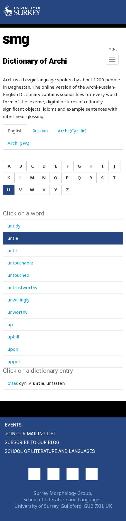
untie (13, 238)
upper (14, 361)
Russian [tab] (40, 131)
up (10, 324)
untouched (18, 275)
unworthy (18, 312)
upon (13, 349)
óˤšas (13, 383)
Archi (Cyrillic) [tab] (72, 131)
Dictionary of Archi (35, 61)
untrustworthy (23, 287)
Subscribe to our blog (32, 442)
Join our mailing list (30, 433)
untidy (14, 226)
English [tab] (15, 131)
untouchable (20, 263)
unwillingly (19, 300)
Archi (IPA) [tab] (18, 143)
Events (13, 425)
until (12, 250)
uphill (13, 337)
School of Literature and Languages (50, 451)
